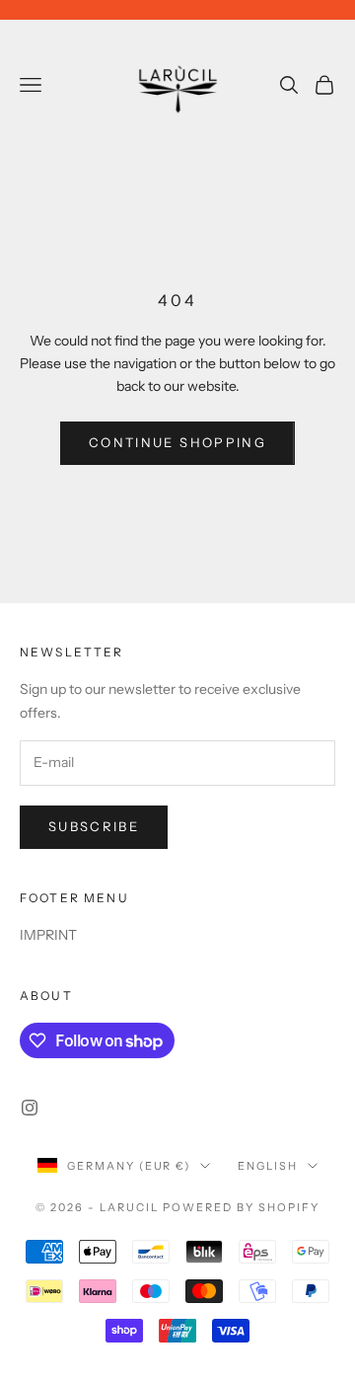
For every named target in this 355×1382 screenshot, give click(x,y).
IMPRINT (48, 935)
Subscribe (93, 826)
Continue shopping (177, 442)
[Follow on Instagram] (29, 1107)
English (268, 1166)
